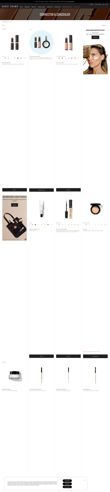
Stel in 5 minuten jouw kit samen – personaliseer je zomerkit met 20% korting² (51, 1)
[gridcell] (5, 58)
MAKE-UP (6, 21)
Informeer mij (95, 356)
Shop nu (14, 204)
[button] (57, 6)
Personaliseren (67, 486)
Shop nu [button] (14, 189)
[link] (107, 4)
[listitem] (14, 112)
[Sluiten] (84, 480)
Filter (3, 25)
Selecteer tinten (41, 190)
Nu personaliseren (71, 1)
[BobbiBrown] (10, 6)
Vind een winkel (98, 4)
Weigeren (67, 483)
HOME (3, 21)
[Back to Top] (106, 370)
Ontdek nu (95, 37)
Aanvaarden (67, 480)
